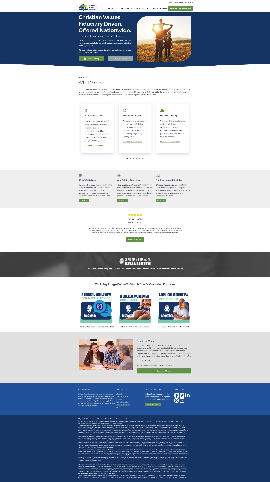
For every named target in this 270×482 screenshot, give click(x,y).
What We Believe (122, 396)
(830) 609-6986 (188, 2)
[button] (78, 129)
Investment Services (123, 405)
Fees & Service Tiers (122, 402)
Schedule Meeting (93, 59)
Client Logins (179, 2)
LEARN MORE (84, 200)
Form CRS (171, 2)
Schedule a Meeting (164, 371)
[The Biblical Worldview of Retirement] (174, 307)
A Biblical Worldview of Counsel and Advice (96, 327)
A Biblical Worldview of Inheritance (135, 327)
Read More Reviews (135, 239)
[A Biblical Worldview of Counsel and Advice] (96, 307)
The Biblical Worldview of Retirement (173, 327)
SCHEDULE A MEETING (153, 404)
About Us (119, 394)
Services (119, 399)
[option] (97, 128)
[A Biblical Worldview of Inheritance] (135, 307)
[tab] (127, 158)
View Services (122, 59)
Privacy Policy (124, 419)
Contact (118, 407)
